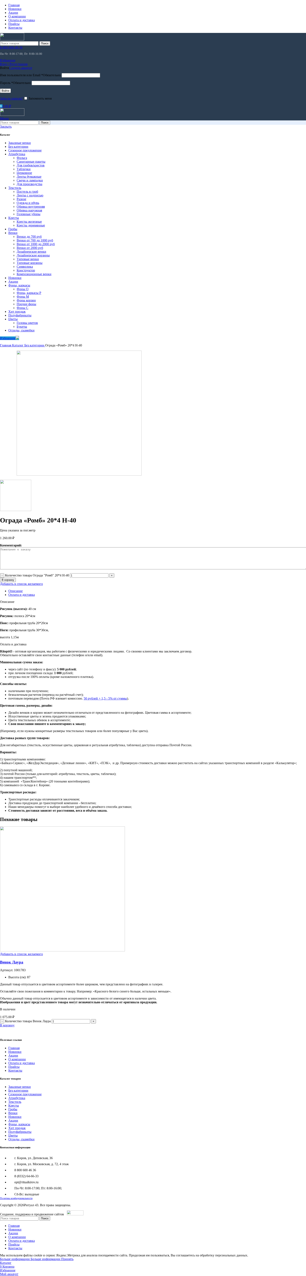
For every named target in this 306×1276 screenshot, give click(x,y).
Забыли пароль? (11, 98)
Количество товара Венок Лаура (28, 1021)
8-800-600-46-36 (11, 47)
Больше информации (30, 1259)
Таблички (24, 169)
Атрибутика (16, 154)
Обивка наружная (29, 210)
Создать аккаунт (20, 68)
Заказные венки (19, 143)
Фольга (22, 158)
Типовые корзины (29, 263)
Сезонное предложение (25, 150)
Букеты (22, 326)
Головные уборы (28, 214)
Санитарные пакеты (31, 161)
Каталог (18, 345)
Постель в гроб (27, 191)
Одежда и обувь (28, 203)
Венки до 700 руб (29, 236)
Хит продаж (17, 311)
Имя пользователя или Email (30, 75)
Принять (67, 1259)
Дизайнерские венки (31, 251)
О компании (17, 1059)
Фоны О (23, 289)
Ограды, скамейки (21, 330)
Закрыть (6, 126)
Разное (21, 199)
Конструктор (26, 270)
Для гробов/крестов (31, 165)
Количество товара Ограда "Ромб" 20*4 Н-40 (37, 575)
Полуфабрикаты (19, 315)
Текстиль (14, 188)
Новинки (14, 278)
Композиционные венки (34, 274)
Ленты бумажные (29, 176)
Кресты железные (29, 221)
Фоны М (23, 296)
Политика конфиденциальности (16, 1198)
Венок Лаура (11, 962)
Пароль (15, 83)
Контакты (15, 1070)
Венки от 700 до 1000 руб (35, 240)
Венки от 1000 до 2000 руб (36, 244)
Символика (25, 266)
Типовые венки (28, 259)
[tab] (15, 591)
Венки (12, 233)
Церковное (24, 173)
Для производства (29, 184)
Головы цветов (27, 323)
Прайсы (14, 1067)
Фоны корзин (26, 300)
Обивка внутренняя (31, 206)
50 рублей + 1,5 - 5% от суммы (105, 698)
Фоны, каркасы (19, 285)
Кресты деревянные (31, 225)
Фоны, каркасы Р (29, 293)
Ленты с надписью (30, 195)
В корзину (8, 579)
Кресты (13, 218)
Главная (6, 345)
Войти (5, 90)
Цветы (13, 319)
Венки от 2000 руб (30, 248)
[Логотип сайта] (12, 39)
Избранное (7, 338)
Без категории (18, 146)
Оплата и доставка (21, 1063)
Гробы (12, 229)
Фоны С (22, 308)
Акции (13, 281)
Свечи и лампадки (30, 180)
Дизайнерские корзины (33, 255)
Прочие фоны (26, 304)
